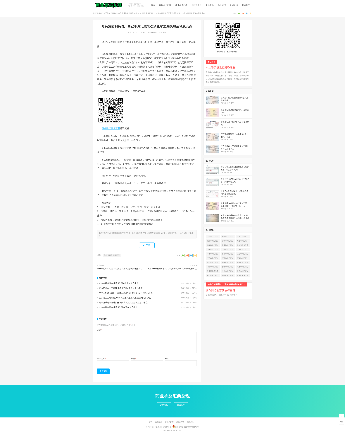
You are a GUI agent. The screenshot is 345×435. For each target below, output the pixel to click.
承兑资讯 (210, 5)
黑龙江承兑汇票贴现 (112, 255)
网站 (167, 358)
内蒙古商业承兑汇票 (242, 237)
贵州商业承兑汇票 (212, 271)
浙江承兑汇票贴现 (212, 263)
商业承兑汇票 (181, 5)
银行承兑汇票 (165, 5)
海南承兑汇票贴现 (227, 263)
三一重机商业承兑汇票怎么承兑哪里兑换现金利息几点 (119, 268)
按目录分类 (169, 422)
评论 (99, 330)
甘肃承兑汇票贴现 (227, 267)
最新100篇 (180, 422)
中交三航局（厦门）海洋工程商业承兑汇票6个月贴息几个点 (126, 293)
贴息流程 (222, 5)
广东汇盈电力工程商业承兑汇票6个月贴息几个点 (121, 288)
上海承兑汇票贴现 (212, 237)
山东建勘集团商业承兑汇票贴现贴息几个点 (118, 307)
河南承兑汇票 (242, 258)
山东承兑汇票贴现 (212, 250)
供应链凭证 (196, 5)
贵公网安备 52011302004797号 (187, 427)
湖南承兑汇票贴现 (212, 267)
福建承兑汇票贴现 (242, 267)
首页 (153, 5)
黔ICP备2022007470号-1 (172, 430)
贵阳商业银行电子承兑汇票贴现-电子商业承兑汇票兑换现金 (116, 13)
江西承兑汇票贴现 (212, 258)
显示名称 (101, 358)
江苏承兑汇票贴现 (242, 254)
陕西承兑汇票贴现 (227, 275)
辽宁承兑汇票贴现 (227, 271)
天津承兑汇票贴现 (227, 245)
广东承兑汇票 (242, 250)
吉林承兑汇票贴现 (227, 241)
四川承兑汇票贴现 (212, 245)
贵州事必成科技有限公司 (161, 427)
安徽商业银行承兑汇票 (242, 245)
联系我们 (246, 5)
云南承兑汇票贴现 (227, 237)
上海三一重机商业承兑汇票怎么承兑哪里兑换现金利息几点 (172, 268)
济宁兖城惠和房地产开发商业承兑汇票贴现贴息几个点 (123, 302)
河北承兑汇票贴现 (227, 258)
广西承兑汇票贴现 (212, 254)
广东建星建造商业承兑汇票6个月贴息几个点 (119, 283)
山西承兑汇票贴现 (227, 250)
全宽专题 (158, 422)
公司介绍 (234, 5)
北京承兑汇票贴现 (212, 241)
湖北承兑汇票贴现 (242, 263)
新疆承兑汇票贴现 (227, 254)
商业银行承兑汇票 (111, 128)
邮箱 (133, 358)
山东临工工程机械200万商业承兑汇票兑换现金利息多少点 (125, 298)
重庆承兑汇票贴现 (242, 271)
